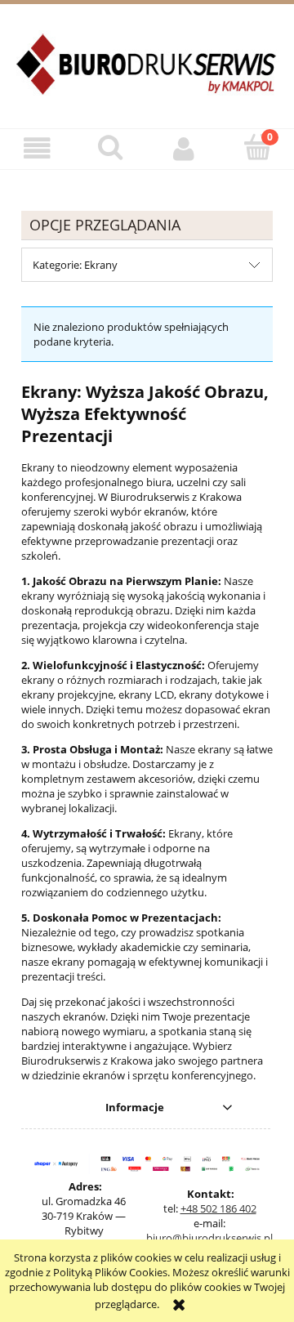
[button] (37, 148)
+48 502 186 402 (218, 1208)
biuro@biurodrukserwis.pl (209, 1237)
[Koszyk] (257, 147)
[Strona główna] (147, 73)
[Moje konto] (183, 148)
